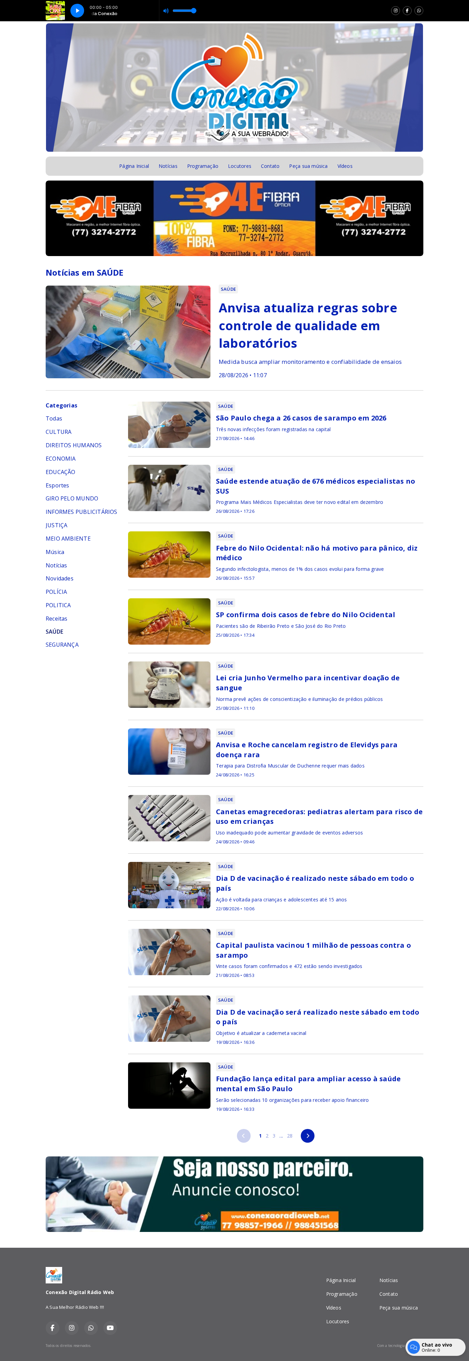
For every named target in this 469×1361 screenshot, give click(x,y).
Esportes (57, 485)
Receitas (57, 618)
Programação (202, 166)
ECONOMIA (61, 458)
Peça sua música (308, 166)
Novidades (59, 578)
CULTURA (58, 432)
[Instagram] (395, 10)
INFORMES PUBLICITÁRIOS (81, 512)
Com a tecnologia (391, 1345)
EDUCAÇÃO (61, 472)
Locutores (239, 166)
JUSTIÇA (56, 525)
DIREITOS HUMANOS (74, 445)
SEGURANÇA (62, 644)
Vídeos (345, 166)
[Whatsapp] (418, 10)
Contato (270, 166)
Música (55, 552)
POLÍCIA (56, 592)
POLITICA (58, 605)
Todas (54, 418)
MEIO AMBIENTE (68, 538)
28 (290, 1135)
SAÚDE (54, 631)
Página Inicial (134, 166)
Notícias (168, 166)
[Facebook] (407, 10)
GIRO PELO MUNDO (72, 498)
